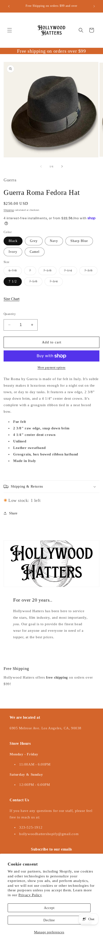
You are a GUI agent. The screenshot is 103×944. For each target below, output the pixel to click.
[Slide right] (62, 166)
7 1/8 (50, 272)
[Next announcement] (94, 6)
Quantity (10, 314)
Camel (35, 252)
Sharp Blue (79, 241)
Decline (49, 920)
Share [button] (13, 513)
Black (13, 241)
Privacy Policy (30, 895)
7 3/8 (90, 272)
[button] (9, 30)
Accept (49, 908)
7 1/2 (13, 281)
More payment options (52, 367)
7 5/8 (35, 282)
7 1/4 (70, 272)
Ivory (13, 252)
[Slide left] (41, 166)
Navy (54, 241)
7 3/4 (56, 282)
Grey (34, 241)
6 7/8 (15, 272)
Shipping (9, 210)
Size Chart (11, 299)
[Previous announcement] (9, 6)
